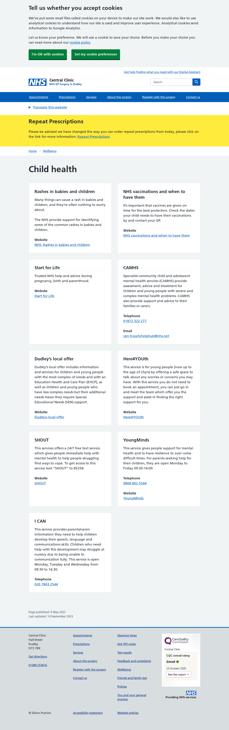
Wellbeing (50, 151)
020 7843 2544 (46, 584)
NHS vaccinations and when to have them (156, 235)
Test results (124, 652)
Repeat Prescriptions (93, 137)
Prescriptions (67, 97)
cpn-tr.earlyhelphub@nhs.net (146, 336)
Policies (122, 686)
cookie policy (80, 42)
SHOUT (40, 483)
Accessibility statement (88, 713)
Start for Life (44, 296)
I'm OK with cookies (48, 54)
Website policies (127, 713)
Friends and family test (132, 678)
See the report (177, 674)
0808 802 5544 (135, 483)
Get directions (38, 656)
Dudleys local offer (49, 417)
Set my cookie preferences (96, 54)
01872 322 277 (135, 321)
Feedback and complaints (134, 661)
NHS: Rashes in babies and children (62, 245)
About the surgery (119, 97)
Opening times (127, 635)
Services (91, 97)
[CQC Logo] (177, 643)
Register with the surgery (158, 97)
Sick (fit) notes (126, 644)
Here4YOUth (133, 417)
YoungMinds (133, 498)
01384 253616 (38, 665)
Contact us (193, 97)
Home (33, 151)
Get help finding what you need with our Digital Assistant (162, 72)
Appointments (38, 97)
